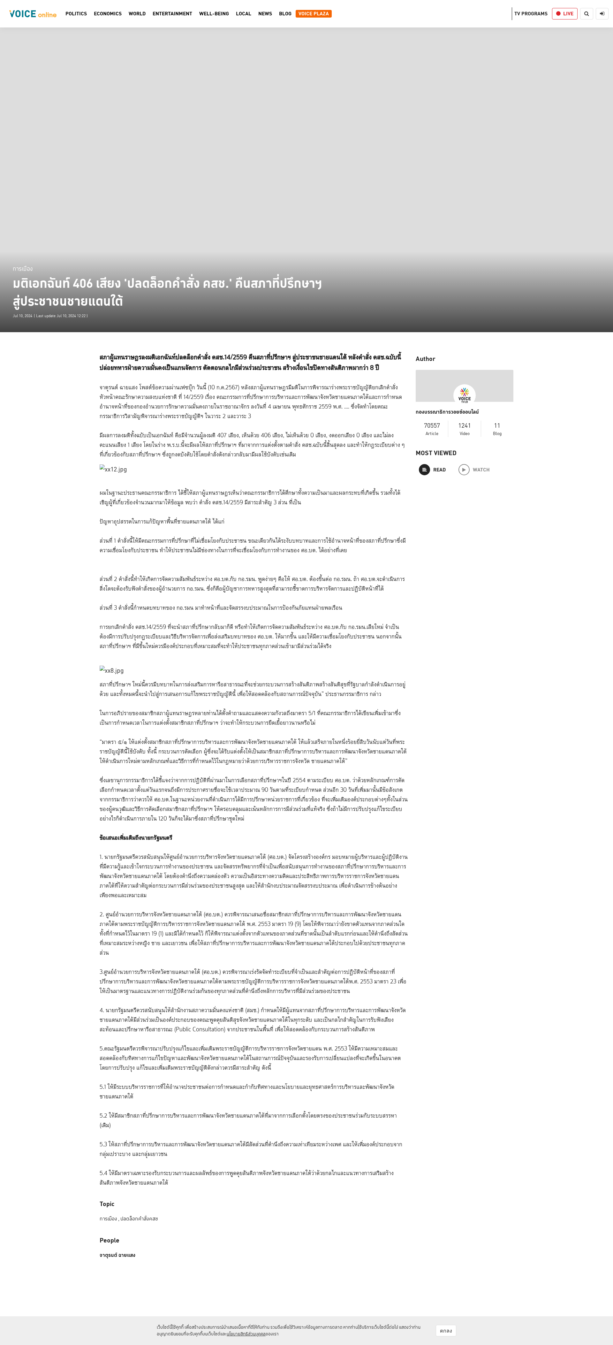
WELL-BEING (214, 14)
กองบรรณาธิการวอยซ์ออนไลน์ (447, 412)
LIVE (568, 14)
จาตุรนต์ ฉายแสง (117, 1255)
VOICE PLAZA (314, 14)
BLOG (285, 14)
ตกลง (446, 1330)
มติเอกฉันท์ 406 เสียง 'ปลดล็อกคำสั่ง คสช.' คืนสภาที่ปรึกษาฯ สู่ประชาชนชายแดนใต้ (167, 292)
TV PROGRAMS (531, 14)
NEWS (265, 14)
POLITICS (76, 14)
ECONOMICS (108, 14)
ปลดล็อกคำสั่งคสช (139, 1219)
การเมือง (23, 268)
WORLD (137, 14)
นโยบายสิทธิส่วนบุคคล (246, 1333)
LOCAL (243, 14)
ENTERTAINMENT (172, 14)
